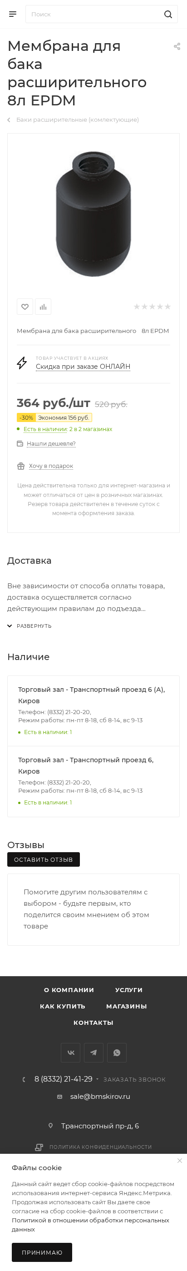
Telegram (93, 1052)
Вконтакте (70, 1052)
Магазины (126, 1006)
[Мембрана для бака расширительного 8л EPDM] (93, 214)
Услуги (129, 989)
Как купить (62, 1006)
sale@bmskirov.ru (100, 1096)
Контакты (93, 1022)
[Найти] (167, 14)
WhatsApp (117, 1052)
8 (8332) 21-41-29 (63, 1079)
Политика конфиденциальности (100, 1147)
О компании (69, 989)
